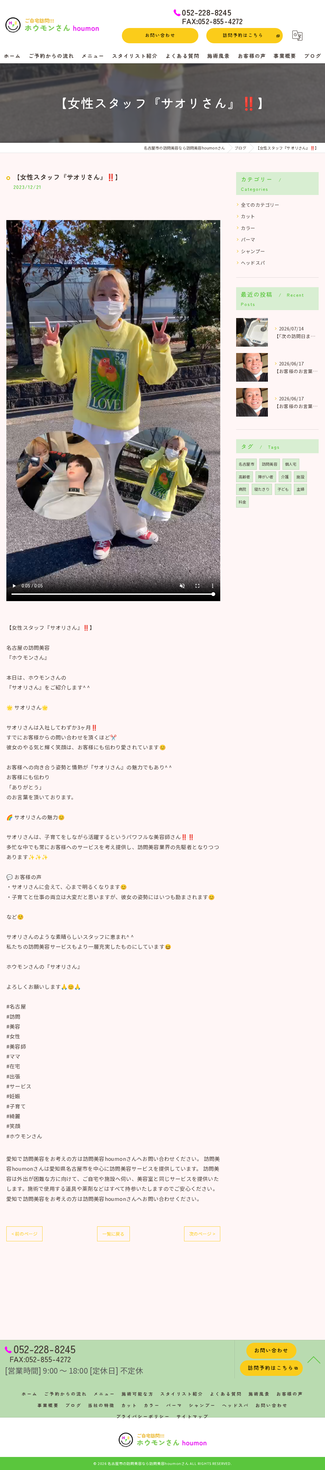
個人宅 (291, 464)
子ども (283, 489)
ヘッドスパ (253, 262)
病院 (242, 489)
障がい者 (266, 476)
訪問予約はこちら (243, 35)
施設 (300, 476)
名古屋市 (246, 464)
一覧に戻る (113, 1234)
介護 (285, 476)
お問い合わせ (160, 35)
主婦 (300, 489)
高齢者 (244, 476)
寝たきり (262, 489)
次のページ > (202, 1234)
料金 (242, 501)
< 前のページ (24, 1234)
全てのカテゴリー (260, 204)
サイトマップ (192, 1416)
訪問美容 (269, 464)
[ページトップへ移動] (314, 1359)
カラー (248, 228)
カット (248, 216)
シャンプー (253, 251)
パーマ (248, 239)
